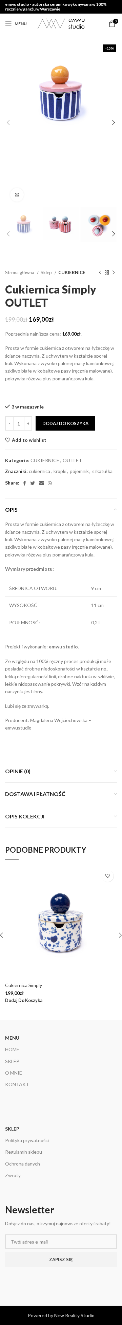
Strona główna (20, 272)
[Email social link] (41, 483)
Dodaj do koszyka (65, 423)
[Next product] (113, 272)
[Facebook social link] (24, 483)
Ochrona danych (22, 1164)
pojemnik (79, 471)
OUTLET (72, 460)
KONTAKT (17, 1084)
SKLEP (12, 1061)
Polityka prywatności (27, 1140)
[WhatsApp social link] (50, 483)
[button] (23, 1000)
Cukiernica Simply (23, 985)
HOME (12, 1049)
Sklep (47, 272)
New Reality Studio (74, 1315)
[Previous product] (100, 272)
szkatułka (102, 471)
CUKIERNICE (71, 272)
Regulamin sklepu (23, 1152)
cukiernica (39, 471)
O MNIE (13, 1073)
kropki (60, 471)
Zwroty (13, 1175)
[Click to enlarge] (17, 195)
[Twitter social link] (32, 483)
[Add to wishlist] (108, 876)
